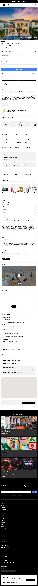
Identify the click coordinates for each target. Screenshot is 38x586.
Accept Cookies (31, 579)
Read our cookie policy (6, 582)
